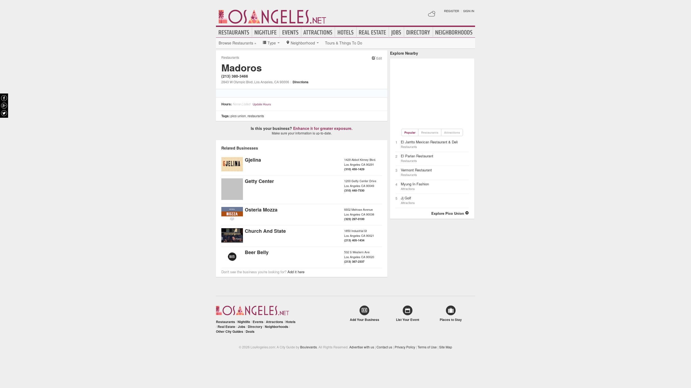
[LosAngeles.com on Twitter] (4, 113)
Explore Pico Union (448, 213)
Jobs (396, 32)
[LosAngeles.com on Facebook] (4, 98)
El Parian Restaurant (417, 155)
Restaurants (234, 32)
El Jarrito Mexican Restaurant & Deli (429, 141)
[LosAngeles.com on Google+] (4, 106)
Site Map (445, 347)
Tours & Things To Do (343, 43)
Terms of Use (427, 347)
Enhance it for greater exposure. (323, 128)
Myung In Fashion (415, 183)
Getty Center (259, 181)
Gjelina (253, 159)
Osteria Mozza (261, 209)
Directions (301, 81)
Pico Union (238, 115)
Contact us (384, 347)
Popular (409, 132)
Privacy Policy (405, 347)
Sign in (468, 11)
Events (290, 32)
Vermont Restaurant (416, 169)
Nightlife (265, 32)
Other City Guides (229, 331)
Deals (250, 331)
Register (451, 11)
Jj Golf (406, 197)
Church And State (265, 230)
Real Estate (373, 32)
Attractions (318, 32)
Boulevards (308, 347)
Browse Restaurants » (237, 43)
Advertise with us (361, 347)
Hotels (345, 32)
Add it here (295, 271)
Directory (418, 32)
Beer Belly (257, 252)
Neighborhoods (454, 32)
